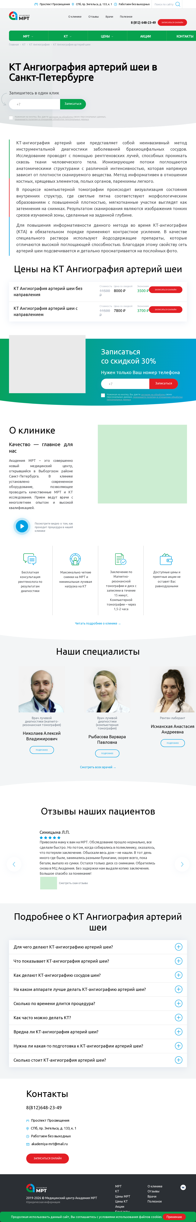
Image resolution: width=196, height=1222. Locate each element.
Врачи (109, 16)
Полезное (126, 16)
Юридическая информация (43, 1202)
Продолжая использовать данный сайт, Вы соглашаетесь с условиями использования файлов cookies (86, 1217)
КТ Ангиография (39, 44)
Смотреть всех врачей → (98, 767)
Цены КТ (121, 1201)
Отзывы (93, 16)
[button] (14, 865)
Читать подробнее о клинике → (98, 623)
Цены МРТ (122, 1196)
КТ (66, 36)
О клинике (75, 16)
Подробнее (42, 750)
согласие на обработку (61, 117)
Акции (119, 1206)
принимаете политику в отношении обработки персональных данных (52, 119)
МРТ (26, 36)
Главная (14, 44)
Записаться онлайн (172, 22)
